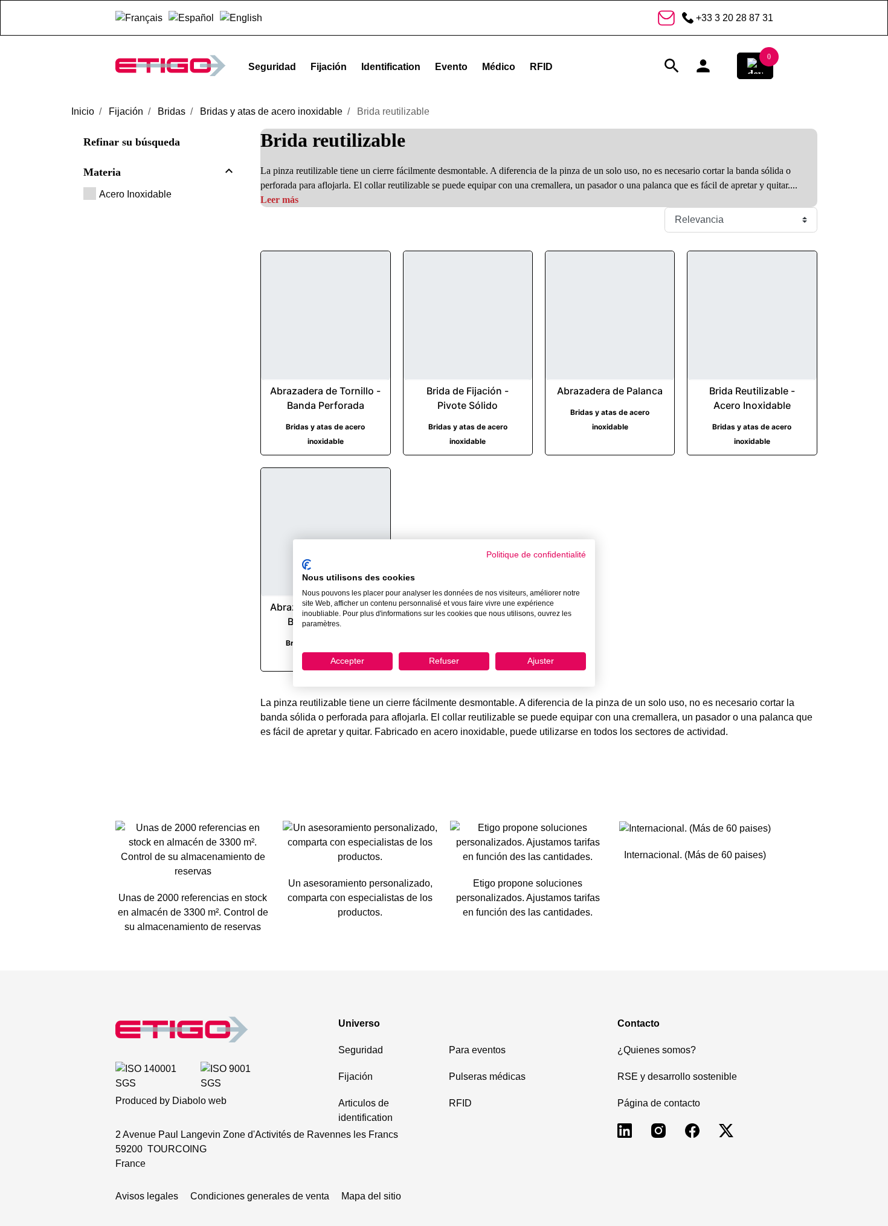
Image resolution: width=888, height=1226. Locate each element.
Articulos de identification (365, 1110)
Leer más (279, 199)
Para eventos (477, 1050)
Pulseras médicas (487, 1076)
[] (229, 173)
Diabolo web (199, 1101)
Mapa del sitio (371, 1196)
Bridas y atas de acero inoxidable (271, 111)
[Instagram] (658, 1130)
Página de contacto (658, 1103)
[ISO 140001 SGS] (155, 1076)
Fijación (126, 111)
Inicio (82, 111)
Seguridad (360, 1050)
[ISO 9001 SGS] (236, 1076)
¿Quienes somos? (656, 1050)
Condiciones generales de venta (259, 1196)
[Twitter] (726, 1130)
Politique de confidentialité (536, 554)
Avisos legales (146, 1196)
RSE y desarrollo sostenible (677, 1076)
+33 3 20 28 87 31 (734, 18)
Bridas (171, 111)
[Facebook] (692, 1130)
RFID (460, 1103)
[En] (241, 17)
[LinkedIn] (624, 1130)
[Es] (191, 17)
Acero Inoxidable (135, 194)
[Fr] (138, 17)
